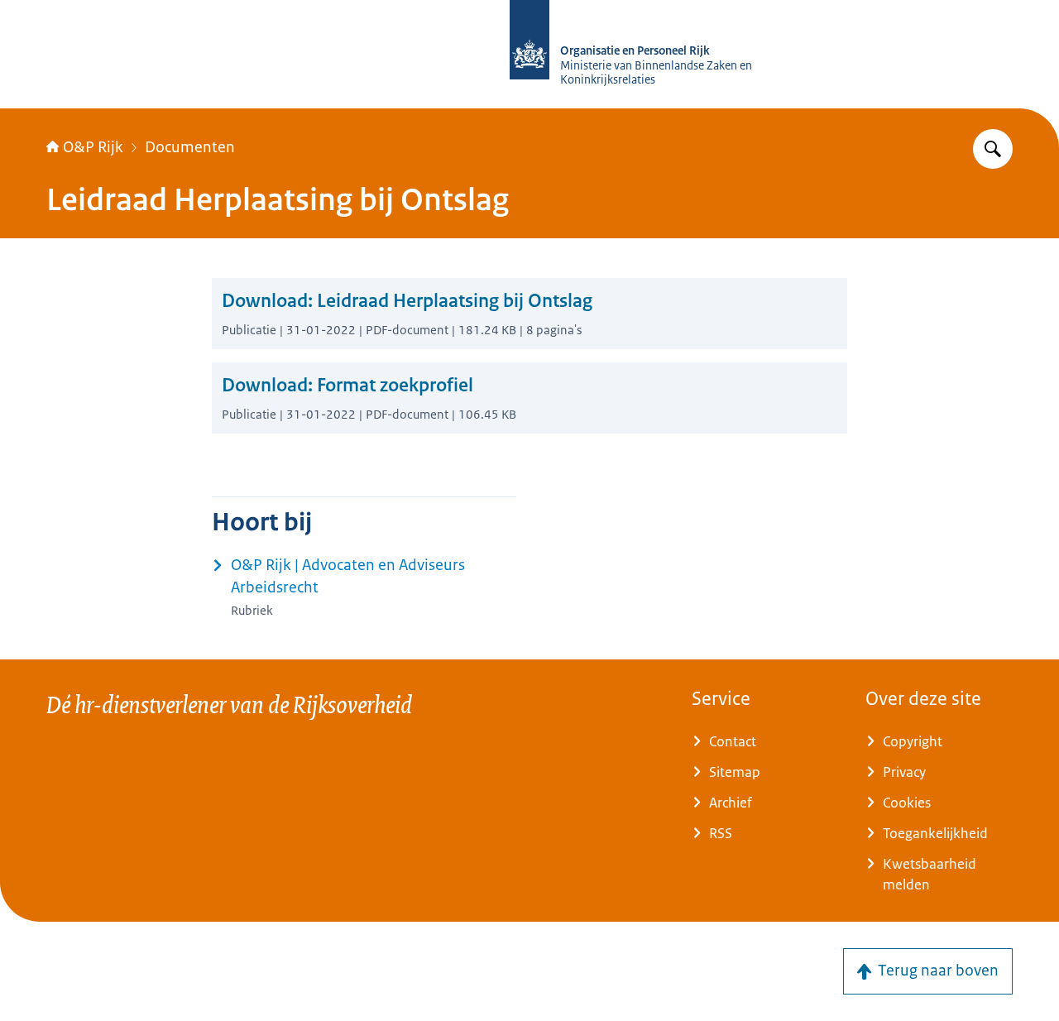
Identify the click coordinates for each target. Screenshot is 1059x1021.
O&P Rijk (93, 147)
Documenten (190, 147)
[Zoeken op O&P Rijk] (993, 149)
